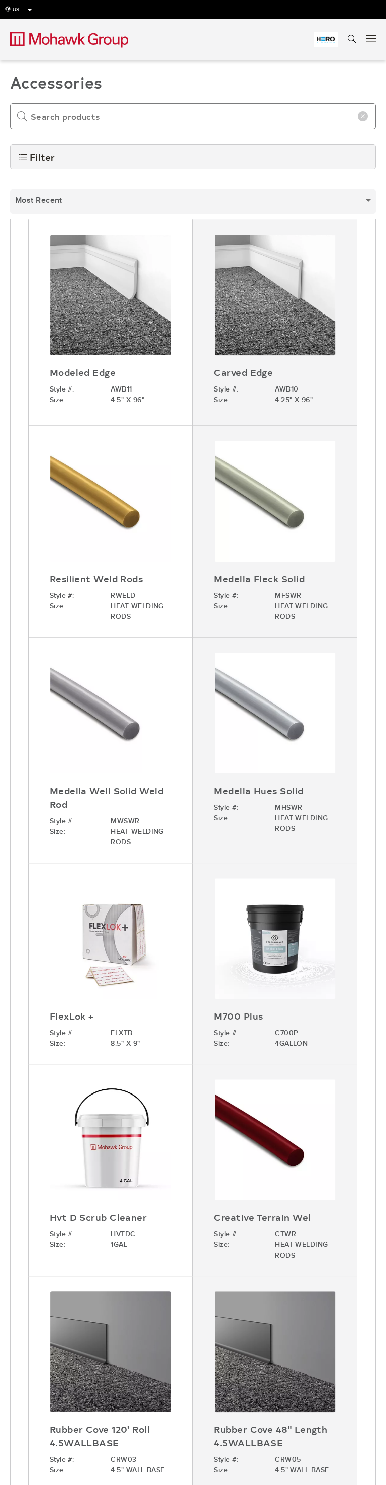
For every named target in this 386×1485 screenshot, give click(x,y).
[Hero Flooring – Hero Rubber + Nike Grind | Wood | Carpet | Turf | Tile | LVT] (326, 39)
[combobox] (193, 201)
